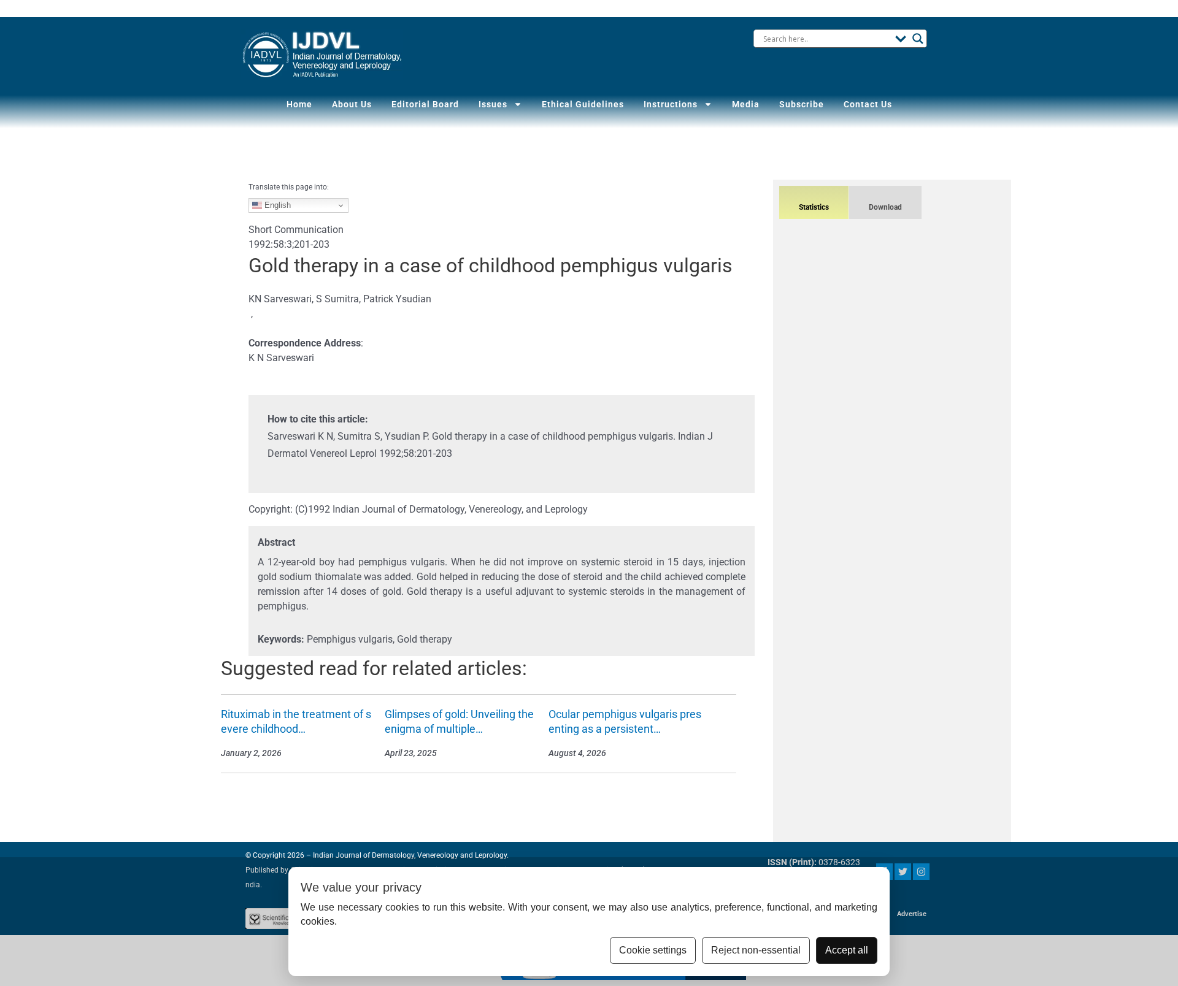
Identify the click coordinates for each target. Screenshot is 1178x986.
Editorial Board (425, 104)
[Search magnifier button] (917, 38)
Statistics (814, 207)
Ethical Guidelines (583, 104)
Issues (493, 104)
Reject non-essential (756, 950)
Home (299, 104)
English (276, 205)
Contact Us (868, 104)
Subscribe (801, 104)
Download (885, 207)
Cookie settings (653, 950)
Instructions (671, 104)
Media (746, 104)
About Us (352, 104)
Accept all (846, 950)
